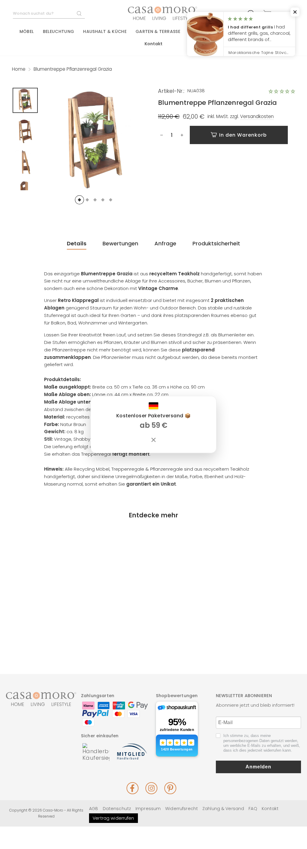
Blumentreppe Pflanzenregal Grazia (44, 618)
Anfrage (165, 243)
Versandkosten (257, 117)
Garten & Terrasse (158, 31)
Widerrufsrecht (181, 809)
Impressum (148, 809)
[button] (282, 91)
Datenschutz (117, 809)
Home (18, 69)
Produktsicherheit (216, 243)
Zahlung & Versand (223, 809)
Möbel (26, 31)
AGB (93, 809)
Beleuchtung (58, 31)
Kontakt (154, 44)
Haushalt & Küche (105, 31)
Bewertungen (120, 243)
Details (76, 243)
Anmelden (258, 766)
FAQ (253, 809)
